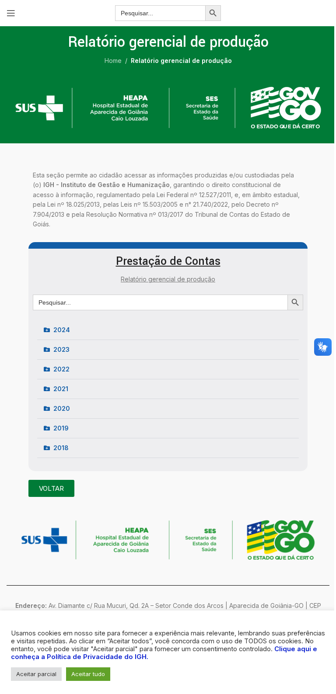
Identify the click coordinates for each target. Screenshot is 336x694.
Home (113, 60)
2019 (61, 428)
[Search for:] (160, 13)
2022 (61, 369)
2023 (61, 349)
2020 (61, 408)
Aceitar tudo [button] (88, 673)
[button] (168, 330)
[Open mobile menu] (11, 13)
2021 (60, 388)
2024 (61, 329)
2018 (61, 447)
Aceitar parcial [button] (36, 673)
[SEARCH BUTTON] (213, 13)
